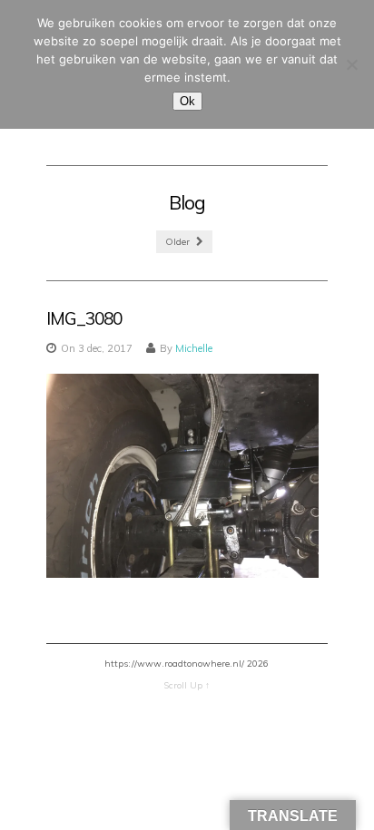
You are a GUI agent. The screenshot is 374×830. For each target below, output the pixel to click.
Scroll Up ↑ (186, 685)
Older (178, 242)
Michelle (193, 348)
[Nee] (351, 64)
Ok (187, 101)
